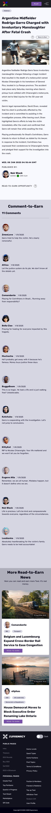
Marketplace (7, 798)
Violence (7, 11)
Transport (17, 631)
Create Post (7, 781)
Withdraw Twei (31, 795)
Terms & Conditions (33, 767)
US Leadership (19, 698)
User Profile (30, 803)
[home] (5, 3)
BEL (7, 631)
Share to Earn (42, 37)
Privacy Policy (31, 771)
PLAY (36, 4)
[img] (25, 52)
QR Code (6, 803)
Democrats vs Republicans (15, 702)
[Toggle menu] (45, 3)
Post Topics (30, 762)
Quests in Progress (10, 790)
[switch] (40, 736)
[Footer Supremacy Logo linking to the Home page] (14, 736)
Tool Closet (7, 794)
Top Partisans (8, 785)
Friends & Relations (33, 786)
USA (7, 698)
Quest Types (31, 753)
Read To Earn (13, 651)
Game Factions (32, 758)
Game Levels (31, 749)
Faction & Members (33, 781)
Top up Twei (30, 790)
